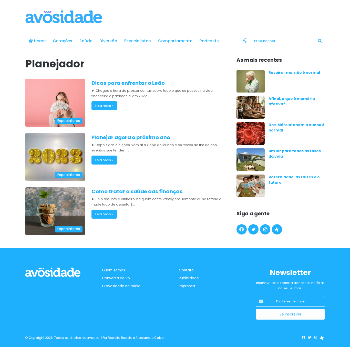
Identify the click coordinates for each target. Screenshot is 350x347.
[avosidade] (63, 16)
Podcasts (209, 41)
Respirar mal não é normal (294, 72)
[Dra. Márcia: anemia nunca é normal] (250, 133)
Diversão (108, 41)
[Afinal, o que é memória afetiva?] (250, 107)
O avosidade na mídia (121, 286)
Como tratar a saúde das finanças (136, 191)
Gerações (62, 41)
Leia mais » (104, 105)
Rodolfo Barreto (120, 337)
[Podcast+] (277, 229)
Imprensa (187, 286)
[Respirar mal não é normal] (250, 81)
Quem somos (113, 270)
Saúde (85, 41)
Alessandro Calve (149, 337)
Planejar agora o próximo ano (130, 137)
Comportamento (175, 41)
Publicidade (189, 278)
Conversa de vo (116, 278)
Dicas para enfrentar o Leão (128, 83)
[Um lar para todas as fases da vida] (250, 159)
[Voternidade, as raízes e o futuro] (250, 186)
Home (39, 41)
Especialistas (137, 41)
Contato (186, 270)
